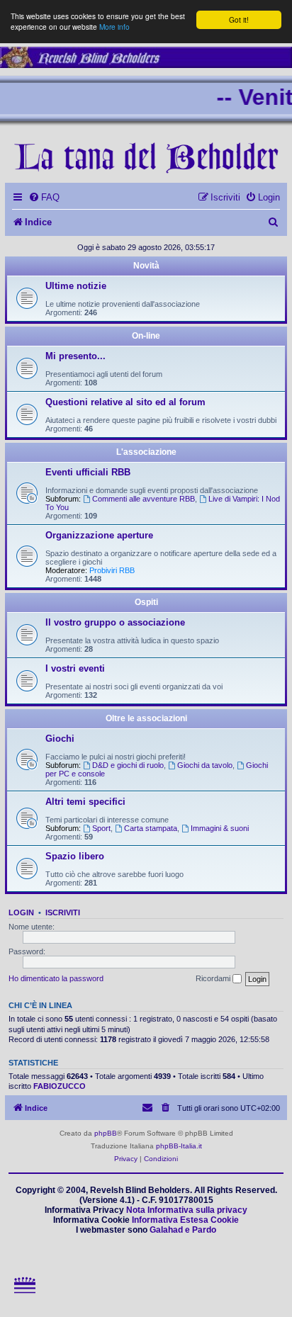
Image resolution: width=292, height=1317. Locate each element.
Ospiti (146, 602)
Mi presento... (75, 356)
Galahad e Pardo (183, 1230)
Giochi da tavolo (204, 765)
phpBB (105, 1133)
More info (114, 26)
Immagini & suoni (220, 828)
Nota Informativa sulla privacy (186, 1210)
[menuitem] (44, 197)
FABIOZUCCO (59, 1086)
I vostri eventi (75, 668)
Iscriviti (62, 912)
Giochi (59, 738)
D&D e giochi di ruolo (128, 765)
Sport (101, 828)
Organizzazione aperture (99, 535)
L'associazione (146, 452)
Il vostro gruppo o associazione (115, 622)
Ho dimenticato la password (56, 978)
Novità (146, 266)
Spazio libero (74, 856)
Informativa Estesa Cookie (185, 1220)
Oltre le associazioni (146, 718)
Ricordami (214, 978)
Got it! (239, 19)
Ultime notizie (75, 286)
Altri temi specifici (85, 801)
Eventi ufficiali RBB (87, 472)
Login (21, 912)
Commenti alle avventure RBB (143, 498)
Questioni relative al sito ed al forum (125, 402)
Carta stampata (150, 828)
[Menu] (25, 1300)
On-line (146, 336)
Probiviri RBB (112, 570)
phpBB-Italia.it (179, 1146)
